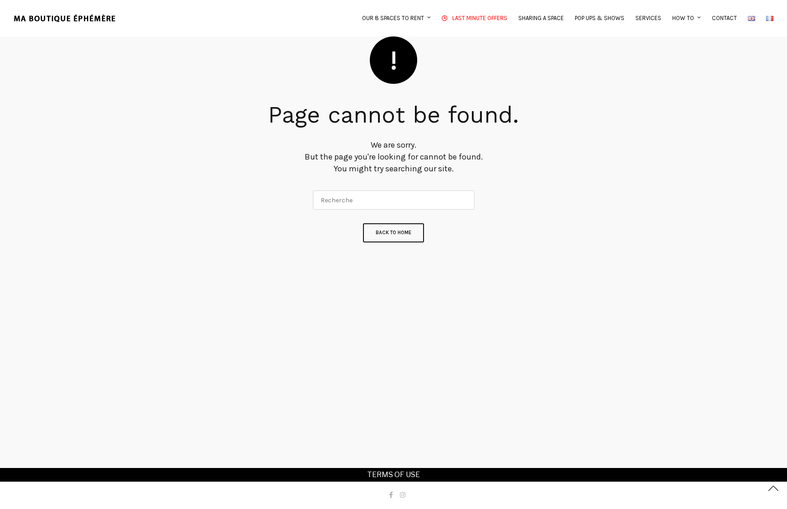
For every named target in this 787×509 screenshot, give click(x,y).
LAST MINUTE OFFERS (479, 18)
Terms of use (393, 474)
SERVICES (648, 18)
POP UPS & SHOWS (599, 18)
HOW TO (683, 18)
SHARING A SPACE (541, 18)
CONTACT (724, 18)
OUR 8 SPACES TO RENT (393, 18)
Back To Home (393, 233)
